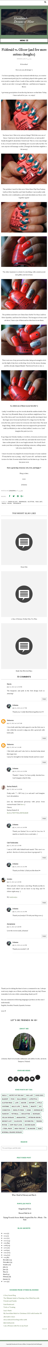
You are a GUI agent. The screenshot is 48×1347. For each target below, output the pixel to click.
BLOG (9, 813)
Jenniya (9, 879)
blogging (31, 1128)
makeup (5, 1099)
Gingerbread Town (25, 1209)
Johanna (15, 705)
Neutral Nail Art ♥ (24, 1213)
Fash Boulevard (8, 1304)
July (4, 1267)
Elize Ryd (18, 1121)
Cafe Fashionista (12, 843)
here (22, 804)
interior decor (34, 1117)
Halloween (22, 1099)
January (5, 1279)
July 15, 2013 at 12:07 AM (14, 723)
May (4, 1272)
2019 (5, 1243)
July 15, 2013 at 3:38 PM (14, 882)
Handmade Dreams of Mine (19, 1344)
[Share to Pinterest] (18, 496)
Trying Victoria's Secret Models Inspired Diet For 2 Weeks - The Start (25, 1219)
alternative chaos (9, 1317)
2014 (5, 1255)
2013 (5, 1257)
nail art (38, 502)
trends (39, 1121)
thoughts (17, 503)
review (32, 1103)
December (6, 1260)
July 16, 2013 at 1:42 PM (20, 945)
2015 (5, 1253)
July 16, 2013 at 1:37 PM (20, 708)
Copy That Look (16, 1125)
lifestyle (33, 1099)
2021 (5, 1238)
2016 (5, 1250)
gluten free (7, 1103)
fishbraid (22, 502)
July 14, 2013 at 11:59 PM (14, 687)
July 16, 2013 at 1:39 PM (20, 771)
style (39, 1103)
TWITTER (15, 813)
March (5, 1274)
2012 (5, 1281)
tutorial (15, 1114)
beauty (34, 1106)
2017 (5, 1248)
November (6, 1262)
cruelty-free (18, 1110)
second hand (30, 1125)
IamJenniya (13, 897)
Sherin (9, 684)
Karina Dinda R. (12, 786)
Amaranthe (21, 1117)
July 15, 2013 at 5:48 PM (14, 927)
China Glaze (13, 502)
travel (25, 1106)
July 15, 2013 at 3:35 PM (14, 845)
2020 (5, 1241)
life (17, 1103)
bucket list (7, 1121)
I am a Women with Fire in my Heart (15, 1326)
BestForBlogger (37, 1344)
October (5, 1265)
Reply (44, 699)
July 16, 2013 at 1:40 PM (20, 827)
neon (9, 503)
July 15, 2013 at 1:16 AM (14, 747)
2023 (5, 1236)
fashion (5, 1114)
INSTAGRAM (24, 813)
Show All (44, 1328)
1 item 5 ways (7, 1128)
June (4, 1270)
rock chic (39, 1095)
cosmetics (6, 1110)
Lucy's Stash (7, 1310)
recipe (23, 1103)
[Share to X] (13, 496)
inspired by (38, 1110)
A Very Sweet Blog (9, 1295)
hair (40, 1128)
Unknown (10, 720)
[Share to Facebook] (9, 496)
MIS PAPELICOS (8, 1323)
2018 (5, 1245)
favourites (29, 1121)
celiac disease (8, 1117)
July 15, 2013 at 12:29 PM (14, 789)
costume (5, 1106)
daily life (16, 1106)
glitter (31, 502)
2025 (5, 1233)
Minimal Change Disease (12, 1132)
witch (4, 1125)
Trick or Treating (9, 1307)
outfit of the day (16, 1095)
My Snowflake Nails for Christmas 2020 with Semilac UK (22, 1313)
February (6, 1277)
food (13, 1099)
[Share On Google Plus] (22, 496)
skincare (36, 1114)
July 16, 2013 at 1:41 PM (20, 866)
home (29, 1110)
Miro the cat (20, 1128)
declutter (25, 1114)
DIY (40, 1106)
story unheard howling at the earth (15, 1320)
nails (4, 503)
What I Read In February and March (24, 1195)
